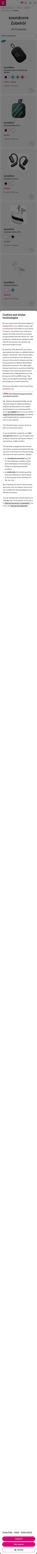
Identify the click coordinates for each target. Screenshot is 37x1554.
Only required (18, 1544)
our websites (12, 412)
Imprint (16, 1532)
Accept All (18, 1539)
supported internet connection (13, 414)
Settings (20, 1550)
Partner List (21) (26, 1532)
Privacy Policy (8, 1532)
